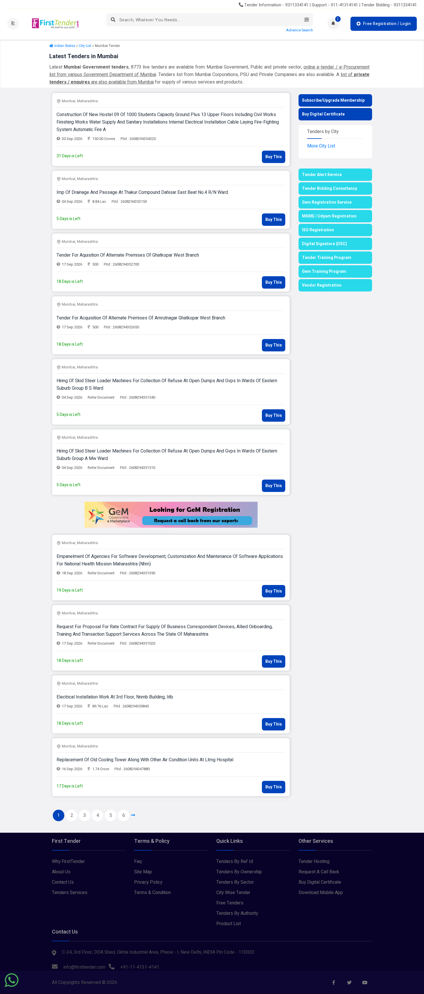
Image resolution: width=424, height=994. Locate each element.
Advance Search (299, 30)
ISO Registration (318, 230)
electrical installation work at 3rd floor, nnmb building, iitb (115, 697)
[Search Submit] (112, 19)
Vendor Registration (322, 285)
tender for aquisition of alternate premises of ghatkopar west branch (128, 255)
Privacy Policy (148, 882)
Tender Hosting (314, 861)
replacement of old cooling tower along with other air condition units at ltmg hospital (145, 759)
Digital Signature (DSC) (324, 244)
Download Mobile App (321, 892)
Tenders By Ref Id (234, 861)
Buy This (273, 157)
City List (85, 45)
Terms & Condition (152, 892)
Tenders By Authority (237, 913)
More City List (321, 146)
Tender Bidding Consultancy (329, 188)
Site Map (143, 871)
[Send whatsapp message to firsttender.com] (11, 980)
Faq (138, 861)
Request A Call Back (319, 871)
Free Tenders (229, 903)
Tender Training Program (326, 258)
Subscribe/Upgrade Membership (333, 100)
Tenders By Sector (235, 882)
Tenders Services (69, 892)
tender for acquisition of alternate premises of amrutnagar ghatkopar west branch (141, 318)
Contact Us (63, 882)
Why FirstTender (68, 861)
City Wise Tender (233, 892)
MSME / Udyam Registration (329, 216)
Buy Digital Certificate (323, 114)
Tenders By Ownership (239, 871)
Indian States (64, 45)
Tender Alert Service (322, 175)
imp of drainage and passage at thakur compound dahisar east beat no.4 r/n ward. (143, 192)
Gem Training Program (324, 271)
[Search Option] (306, 19)
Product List (228, 923)
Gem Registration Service (327, 202)
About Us (61, 871)
